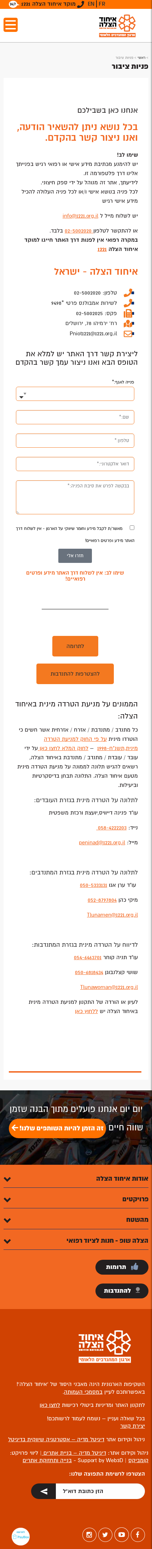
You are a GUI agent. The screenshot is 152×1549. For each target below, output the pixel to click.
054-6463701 (87, 957)
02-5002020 (79, 230)
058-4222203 (111, 827)
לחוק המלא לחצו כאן (63, 748)
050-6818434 (89, 972)
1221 (102, 249)
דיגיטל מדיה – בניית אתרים (74, 1452)
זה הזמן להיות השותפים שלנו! (61, 1128)
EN (91, 3)
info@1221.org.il (80, 215)
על (103, 739)
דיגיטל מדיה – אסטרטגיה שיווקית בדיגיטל (56, 1439)
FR (102, 3)
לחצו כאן (50, 1405)
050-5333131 (93, 885)
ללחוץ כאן (86, 1011)
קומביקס (138, 1460)
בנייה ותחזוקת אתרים (47, 1460)
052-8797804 (102, 900)
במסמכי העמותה (83, 1392)
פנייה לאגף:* (123, 382)
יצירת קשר (132, 1426)
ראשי (141, 57)
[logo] (117, 26)
